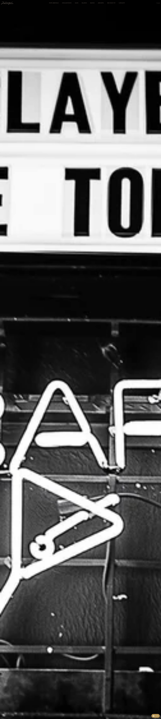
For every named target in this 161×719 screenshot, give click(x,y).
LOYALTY (122, 3)
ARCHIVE (101, 3)
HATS (76, 3)
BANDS (92, 3)
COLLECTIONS (67, 3)
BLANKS (84, 3)
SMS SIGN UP (111, 3)
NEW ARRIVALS (54, 3)
